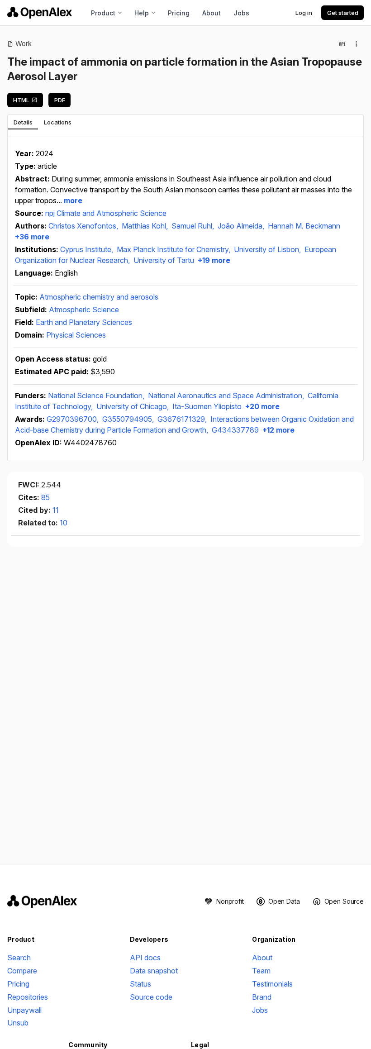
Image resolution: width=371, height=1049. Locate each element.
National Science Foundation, (97, 395)
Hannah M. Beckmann (304, 225)
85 (45, 497)
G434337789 (235, 429)
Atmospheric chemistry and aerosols (98, 296)
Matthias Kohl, (146, 225)
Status (140, 983)
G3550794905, (129, 419)
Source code (151, 996)
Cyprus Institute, (87, 249)
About (211, 13)
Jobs (241, 13)
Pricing (179, 13)
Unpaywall (24, 1010)
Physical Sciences (76, 334)
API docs (145, 957)
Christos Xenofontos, (84, 225)
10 (63, 522)
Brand (261, 996)
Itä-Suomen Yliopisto (207, 406)
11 (55, 510)
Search (19, 957)
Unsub (18, 1022)
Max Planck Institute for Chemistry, (174, 249)
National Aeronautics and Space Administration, (227, 395)
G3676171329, (183, 419)
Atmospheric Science (84, 309)
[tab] (23, 122)
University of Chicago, (133, 406)
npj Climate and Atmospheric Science (105, 213)
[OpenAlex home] (39, 13)
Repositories (27, 996)
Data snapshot (154, 970)
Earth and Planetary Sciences (84, 322)
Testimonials (272, 983)
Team (261, 970)
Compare (22, 970)
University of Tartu (163, 260)
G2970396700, (73, 419)
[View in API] (342, 44)
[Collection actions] (356, 44)
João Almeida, (242, 225)
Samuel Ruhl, (193, 225)
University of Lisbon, (268, 249)
